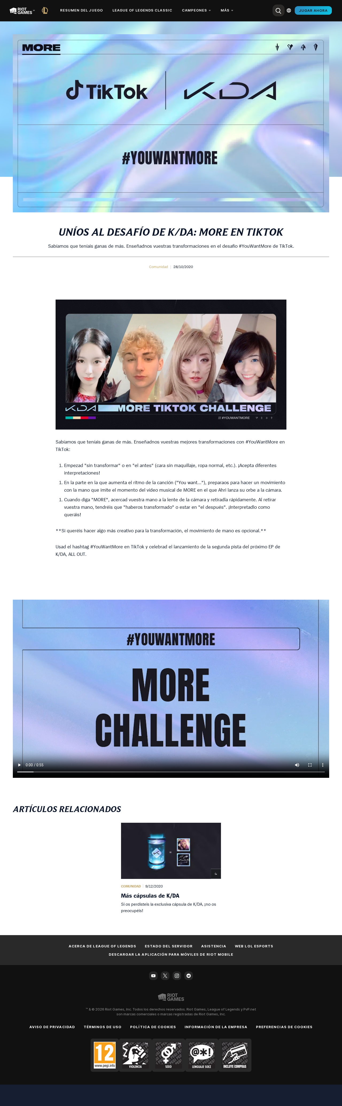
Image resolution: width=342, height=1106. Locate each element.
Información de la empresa (216, 1027)
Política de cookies (153, 1027)
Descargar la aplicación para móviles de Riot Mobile (171, 954)
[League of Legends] (46, 10)
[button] (158, 267)
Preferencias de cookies (284, 1027)
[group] (171, 868)
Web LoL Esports (254, 946)
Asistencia (213, 946)
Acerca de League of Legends (102, 946)
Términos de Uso (103, 1027)
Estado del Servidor (169, 946)
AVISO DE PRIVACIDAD (52, 1027)
